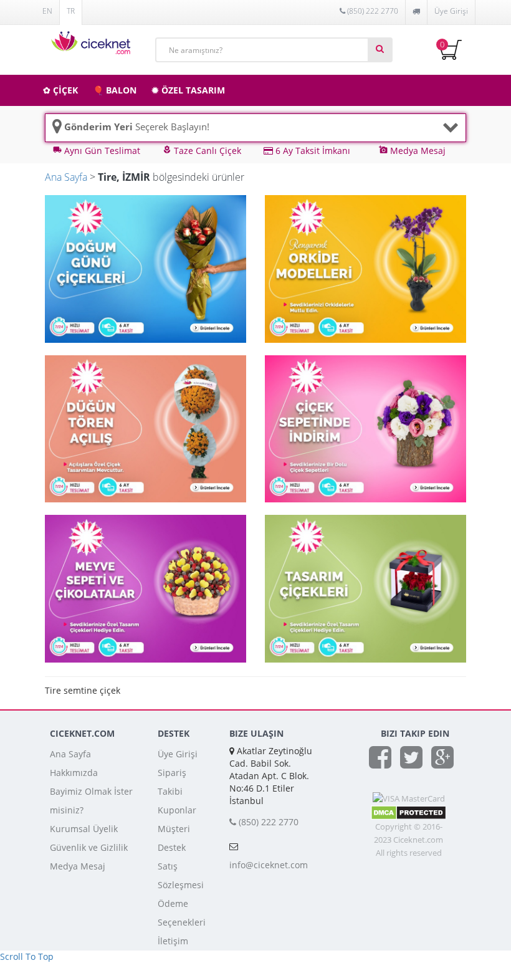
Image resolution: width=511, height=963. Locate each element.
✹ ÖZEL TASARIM (188, 90)
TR (71, 11)
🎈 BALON (114, 90)
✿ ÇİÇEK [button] (60, 90)
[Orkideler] (365, 268)
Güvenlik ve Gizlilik (89, 847)
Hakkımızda (74, 773)
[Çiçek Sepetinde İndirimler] (365, 428)
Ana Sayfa (66, 177)
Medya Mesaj (77, 866)
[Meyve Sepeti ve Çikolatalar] (145, 587)
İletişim (173, 941)
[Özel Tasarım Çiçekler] (365, 587)
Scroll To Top (27, 956)
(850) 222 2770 (371, 11)
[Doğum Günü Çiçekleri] (145, 268)
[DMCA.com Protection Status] (408, 811)
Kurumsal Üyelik (84, 829)
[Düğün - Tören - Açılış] (145, 428)
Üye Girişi (451, 11)
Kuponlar (177, 810)
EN (47, 11)
